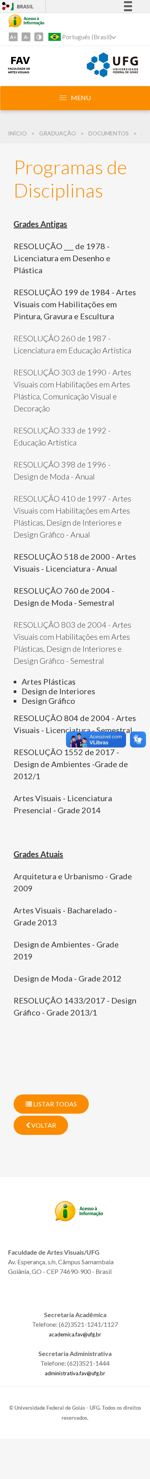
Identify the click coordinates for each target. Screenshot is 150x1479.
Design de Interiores (58, 691)
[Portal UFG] (112, 74)
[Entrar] (6, 7)
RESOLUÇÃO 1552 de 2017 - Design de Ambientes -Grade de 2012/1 (71, 764)
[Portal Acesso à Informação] (79, 1218)
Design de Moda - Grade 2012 (68, 978)
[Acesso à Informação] (26, 21)
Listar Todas (54, 1104)
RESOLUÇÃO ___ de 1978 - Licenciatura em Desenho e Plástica (62, 258)
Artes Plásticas (49, 681)
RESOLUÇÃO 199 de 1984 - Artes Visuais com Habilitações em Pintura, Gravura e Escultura (75, 304)
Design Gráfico (48, 700)
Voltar (43, 1125)
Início (17, 133)
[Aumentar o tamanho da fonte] (13, 36)
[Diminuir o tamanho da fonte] (26, 36)
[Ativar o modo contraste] (38, 36)
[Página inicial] (19, 70)
